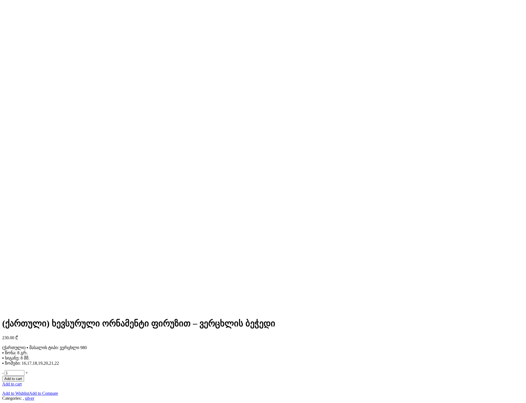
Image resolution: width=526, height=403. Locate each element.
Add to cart (13, 379)
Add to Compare (43, 393)
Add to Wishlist (15, 393)
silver (29, 398)
